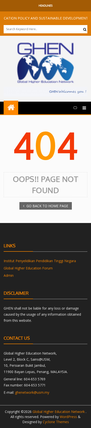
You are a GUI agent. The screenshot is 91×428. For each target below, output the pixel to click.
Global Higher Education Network (59, 411)
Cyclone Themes (56, 421)
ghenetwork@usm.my (32, 392)
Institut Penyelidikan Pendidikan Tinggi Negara (40, 261)
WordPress (68, 416)
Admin (9, 275)
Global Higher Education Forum (28, 268)
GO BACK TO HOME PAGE (46, 206)
